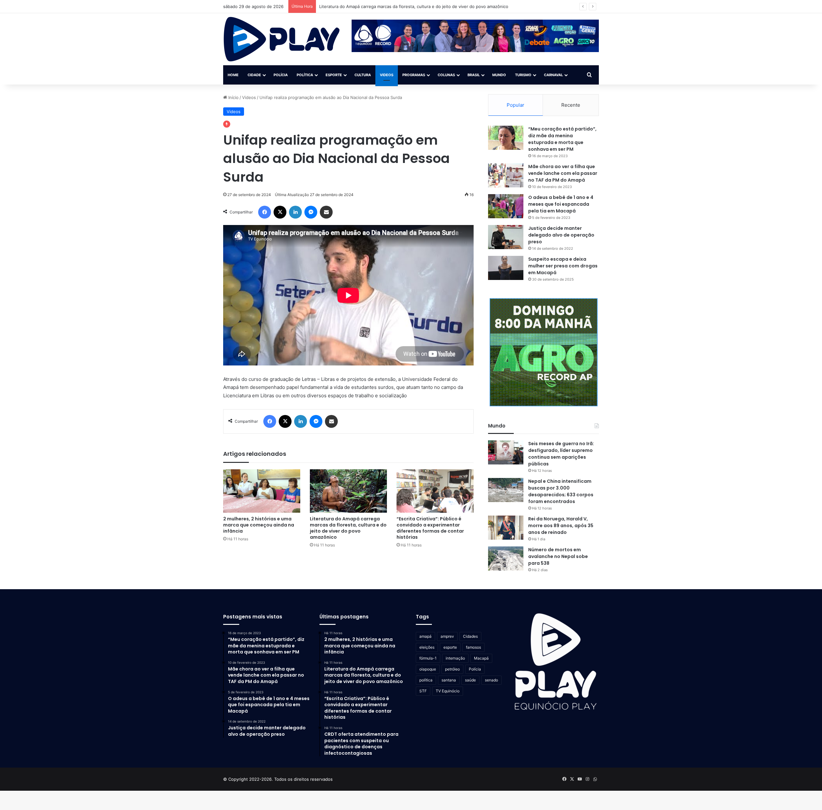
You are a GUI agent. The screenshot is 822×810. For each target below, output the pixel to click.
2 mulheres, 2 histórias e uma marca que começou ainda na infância (258, 525)
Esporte (334, 75)
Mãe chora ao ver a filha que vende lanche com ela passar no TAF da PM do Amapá (562, 173)
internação (455, 658)
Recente (570, 105)
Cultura (362, 75)
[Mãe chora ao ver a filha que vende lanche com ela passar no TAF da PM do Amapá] (505, 175)
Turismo (523, 75)
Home (233, 75)
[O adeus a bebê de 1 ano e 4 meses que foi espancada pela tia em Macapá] (505, 206)
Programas (413, 75)
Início (233, 97)
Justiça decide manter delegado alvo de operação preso (561, 235)
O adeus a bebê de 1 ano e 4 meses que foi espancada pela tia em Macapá (560, 204)
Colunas (446, 75)
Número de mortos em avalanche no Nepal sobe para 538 (558, 556)
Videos (386, 75)
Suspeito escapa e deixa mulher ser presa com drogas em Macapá (563, 266)
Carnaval (553, 75)
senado (491, 680)
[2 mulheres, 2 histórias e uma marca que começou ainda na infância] (261, 491)
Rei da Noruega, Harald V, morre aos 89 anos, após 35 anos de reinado (560, 526)
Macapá (481, 658)
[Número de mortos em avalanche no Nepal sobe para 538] (505, 558)
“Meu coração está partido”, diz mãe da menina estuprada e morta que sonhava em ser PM (562, 139)
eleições (426, 647)
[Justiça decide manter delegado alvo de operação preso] (505, 237)
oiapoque (427, 669)
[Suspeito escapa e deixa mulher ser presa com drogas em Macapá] (505, 268)
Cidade (254, 75)
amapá (425, 636)
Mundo (499, 75)
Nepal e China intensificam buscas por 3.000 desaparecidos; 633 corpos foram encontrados (560, 491)
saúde (470, 680)
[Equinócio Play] (281, 39)
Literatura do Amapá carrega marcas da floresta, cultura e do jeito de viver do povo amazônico (348, 528)
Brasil (474, 75)
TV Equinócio (447, 690)
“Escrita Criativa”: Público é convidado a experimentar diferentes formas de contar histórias (430, 528)
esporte (450, 647)
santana (449, 680)
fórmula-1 (428, 658)
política (426, 680)
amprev (447, 636)
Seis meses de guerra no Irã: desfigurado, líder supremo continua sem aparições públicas (561, 453)
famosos (473, 647)
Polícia (281, 75)
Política (305, 75)
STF (423, 690)
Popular (515, 105)
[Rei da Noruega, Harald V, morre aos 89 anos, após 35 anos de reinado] (505, 528)
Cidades (470, 636)
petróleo (452, 669)
